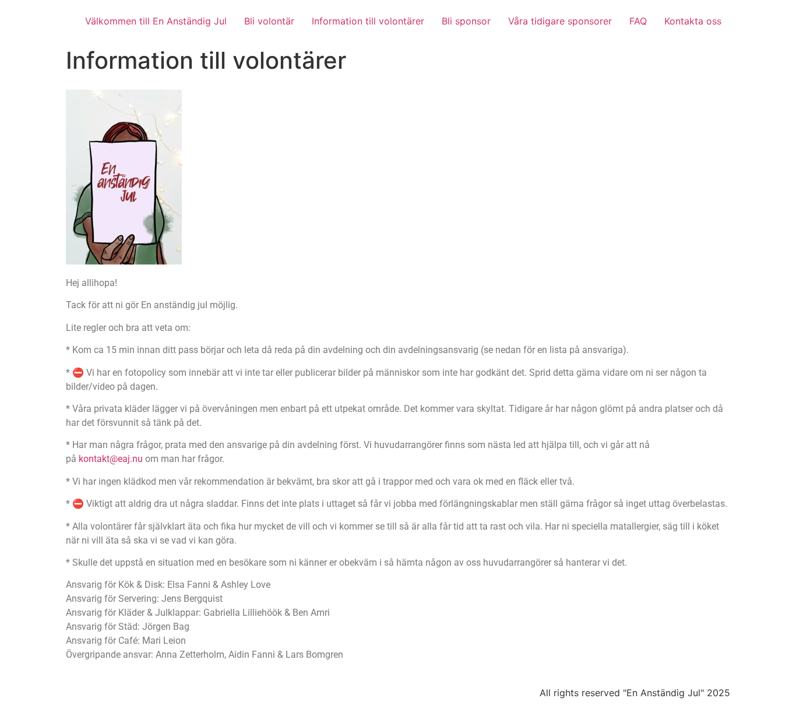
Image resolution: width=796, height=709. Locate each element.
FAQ (638, 21)
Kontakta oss (692, 21)
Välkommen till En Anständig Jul (156, 21)
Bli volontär (269, 21)
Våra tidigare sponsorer (560, 21)
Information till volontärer (368, 21)
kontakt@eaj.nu (111, 458)
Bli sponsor (466, 21)
